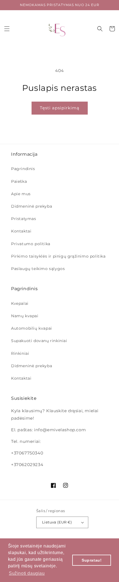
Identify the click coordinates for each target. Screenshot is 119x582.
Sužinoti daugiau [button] (27, 573)
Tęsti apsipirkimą (59, 107)
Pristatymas (23, 218)
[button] (7, 29)
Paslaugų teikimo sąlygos (38, 268)
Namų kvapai (24, 315)
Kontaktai (21, 231)
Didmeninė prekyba (31, 206)
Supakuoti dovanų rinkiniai (39, 340)
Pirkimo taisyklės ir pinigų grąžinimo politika (58, 256)
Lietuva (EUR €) (57, 522)
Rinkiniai (20, 353)
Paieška (19, 181)
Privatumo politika (30, 243)
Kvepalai (20, 303)
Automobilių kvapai (31, 328)
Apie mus (21, 193)
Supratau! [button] (92, 560)
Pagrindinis (23, 168)
